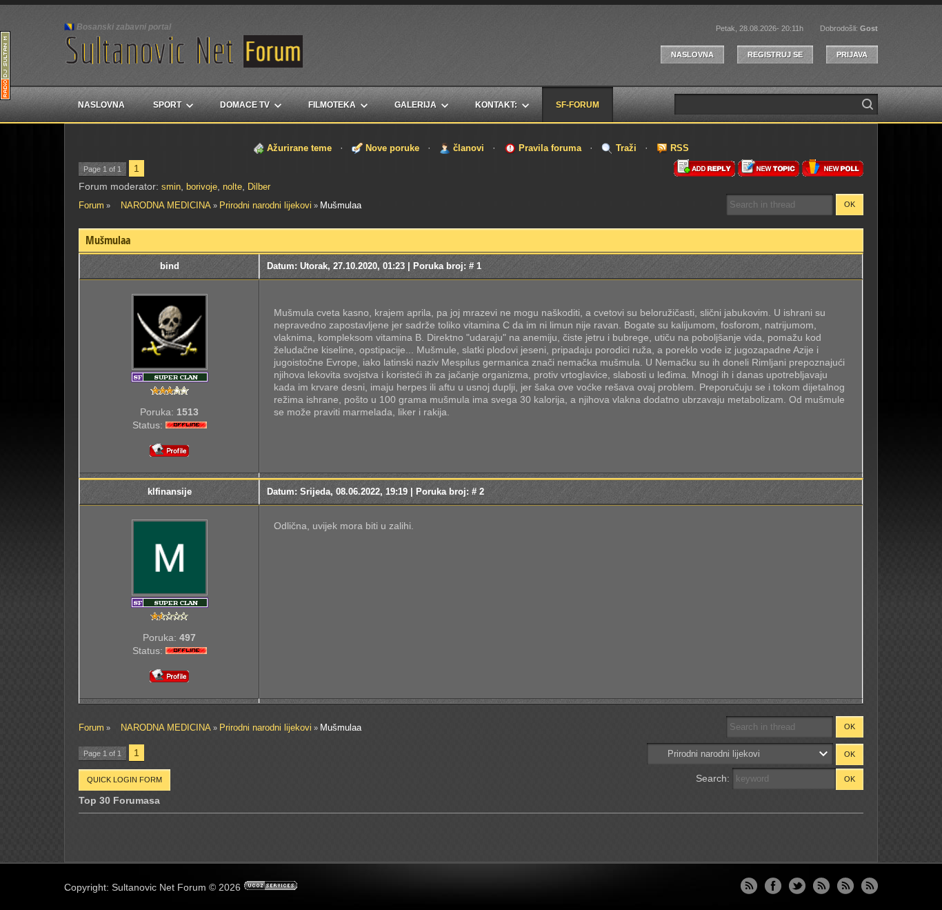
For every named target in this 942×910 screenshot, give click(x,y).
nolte (232, 186)
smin (171, 186)
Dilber (259, 186)
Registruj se (775, 54)
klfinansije (170, 491)
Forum (91, 205)
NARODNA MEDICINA (161, 205)
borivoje (201, 186)
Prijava (852, 54)
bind (169, 266)
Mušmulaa (340, 205)
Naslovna (692, 54)
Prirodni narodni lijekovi (265, 205)
